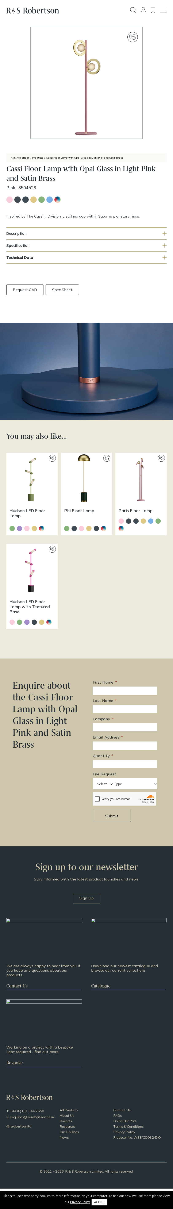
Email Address (108, 737)
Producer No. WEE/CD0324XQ (137, 1137)
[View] (129, 954)
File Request (104, 774)
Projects (66, 1121)
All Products (69, 1110)
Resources (68, 1126)
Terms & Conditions (128, 1126)
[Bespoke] (44, 1033)
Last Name (105, 700)
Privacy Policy (124, 1132)
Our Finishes (69, 1132)
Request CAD (25, 289)
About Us (67, 1115)
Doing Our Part (124, 1121)
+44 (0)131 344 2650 (27, 1111)
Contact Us (122, 1110)
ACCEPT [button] (99, 1202)
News (64, 1137)
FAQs (117, 1115)
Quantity (103, 755)
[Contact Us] (44, 954)
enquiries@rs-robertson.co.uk (32, 1117)
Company (103, 718)
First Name (105, 682)
